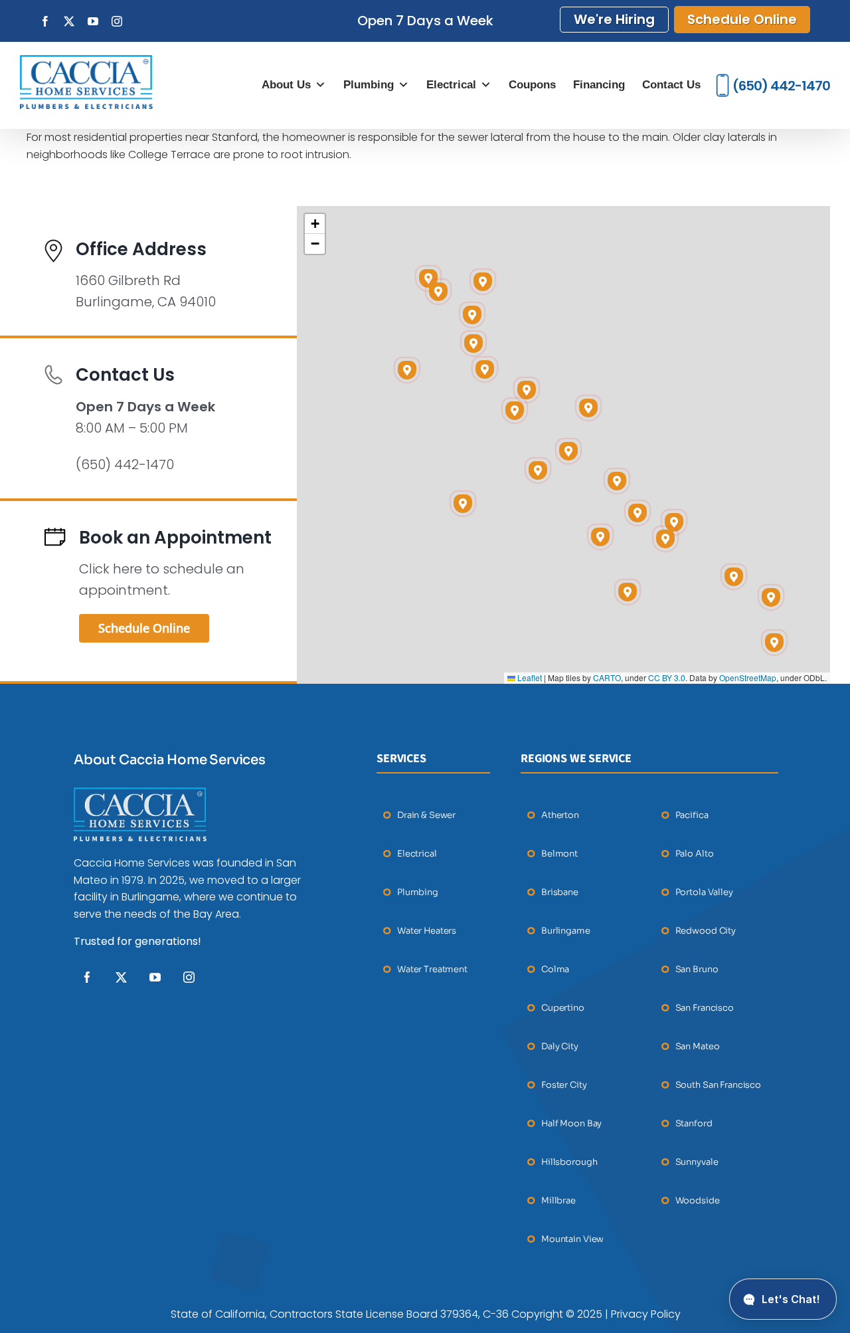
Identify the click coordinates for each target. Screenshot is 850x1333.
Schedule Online (742, 19)
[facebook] (87, 977)
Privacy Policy (646, 1314)
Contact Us (671, 84)
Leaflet (528, 677)
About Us (286, 84)
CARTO (607, 677)
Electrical (451, 84)
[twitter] (121, 977)
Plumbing (368, 84)
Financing (599, 84)
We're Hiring (614, 19)
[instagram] (189, 977)
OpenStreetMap (747, 677)
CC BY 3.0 (666, 677)
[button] (637, 513)
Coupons (532, 84)
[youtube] (155, 977)
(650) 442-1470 (781, 85)
